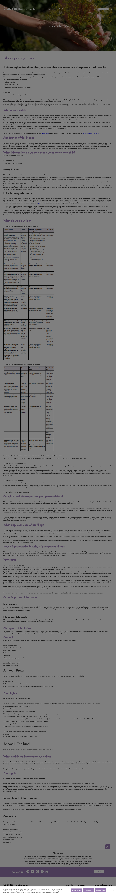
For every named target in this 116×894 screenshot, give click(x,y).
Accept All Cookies (100, 890)
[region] (58, 890)
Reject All (88, 890)
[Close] (113, 890)
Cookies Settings (76, 890)
